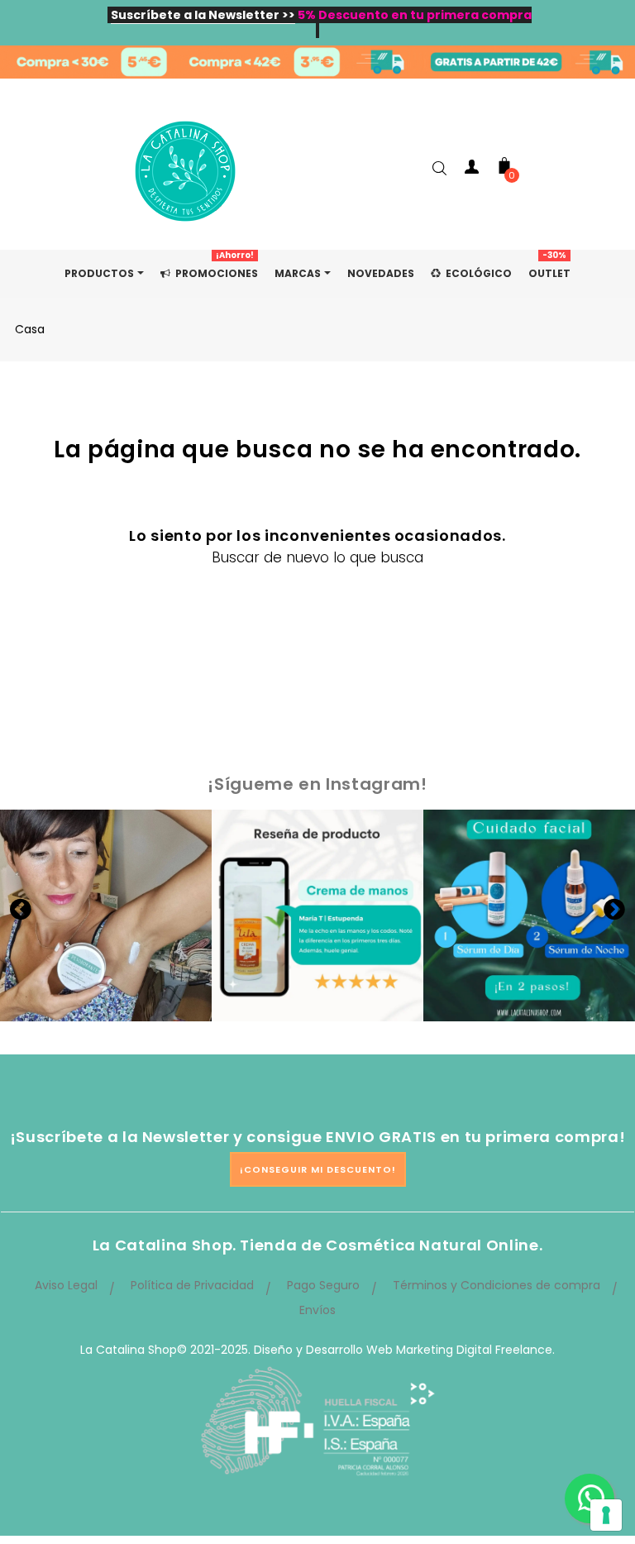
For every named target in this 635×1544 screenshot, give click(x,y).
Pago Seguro (323, 1285)
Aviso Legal (66, 1285)
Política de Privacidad (192, 1285)
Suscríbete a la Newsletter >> (203, 15)
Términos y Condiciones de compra (496, 1285)
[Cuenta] (471, 170)
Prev (20, 908)
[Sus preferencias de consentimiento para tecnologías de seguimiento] (606, 1515)
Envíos (317, 1310)
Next (614, 908)
